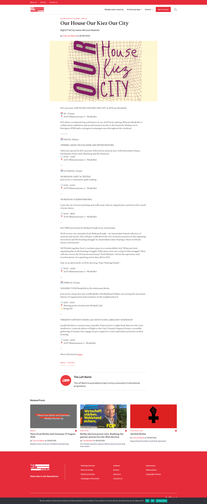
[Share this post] (76, 431)
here (80, 354)
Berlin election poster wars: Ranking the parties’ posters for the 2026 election (101, 435)
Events (148, 9)
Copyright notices (153, 474)
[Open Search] (175, 9)
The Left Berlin (69, 35)
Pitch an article (87, 470)
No (153, 501)
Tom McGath (87, 440)
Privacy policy (161, 501)
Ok (147, 501)
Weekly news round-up (114, 9)
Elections (84, 431)
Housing (70, 363)
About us (33, 2)
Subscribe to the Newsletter (44, 476)
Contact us (53, 2)
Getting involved (88, 465)
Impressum (150, 465)
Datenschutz (151, 470)
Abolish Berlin (138, 434)
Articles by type (133, 9)
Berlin (84, 19)
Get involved (163, 9)
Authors (43, 2)
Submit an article (88, 474)
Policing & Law (136, 431)
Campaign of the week (90, 478)
